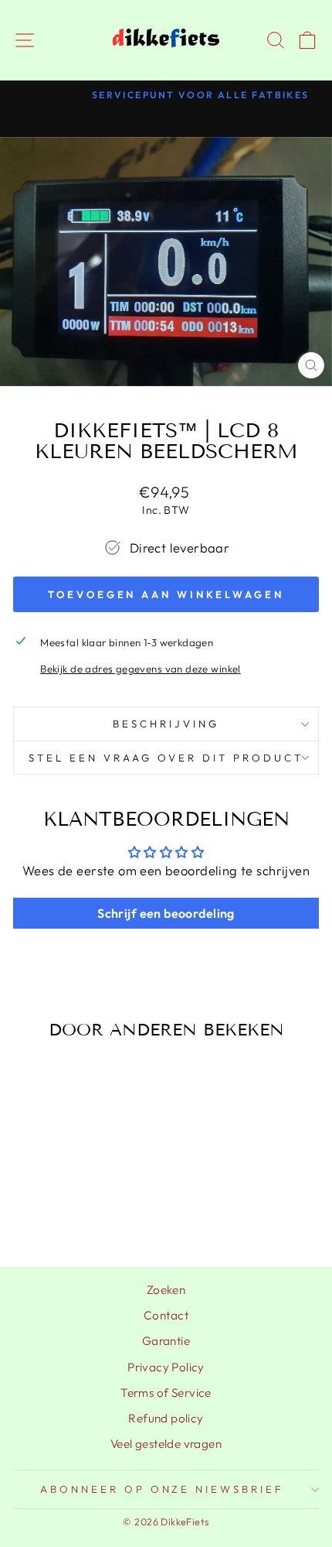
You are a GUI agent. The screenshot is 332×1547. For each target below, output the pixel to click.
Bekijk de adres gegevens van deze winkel (140, 668)
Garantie (166, 1340)
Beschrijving (166, 723)
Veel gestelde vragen (166, 1443)
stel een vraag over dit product (166, 757)
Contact (166, 1315)
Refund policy (165, 1418)
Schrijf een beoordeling (166, 913)
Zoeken (166, 1289)
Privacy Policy (166, 1367)
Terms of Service (166, 1392)
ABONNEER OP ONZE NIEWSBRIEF (162, 1489)
